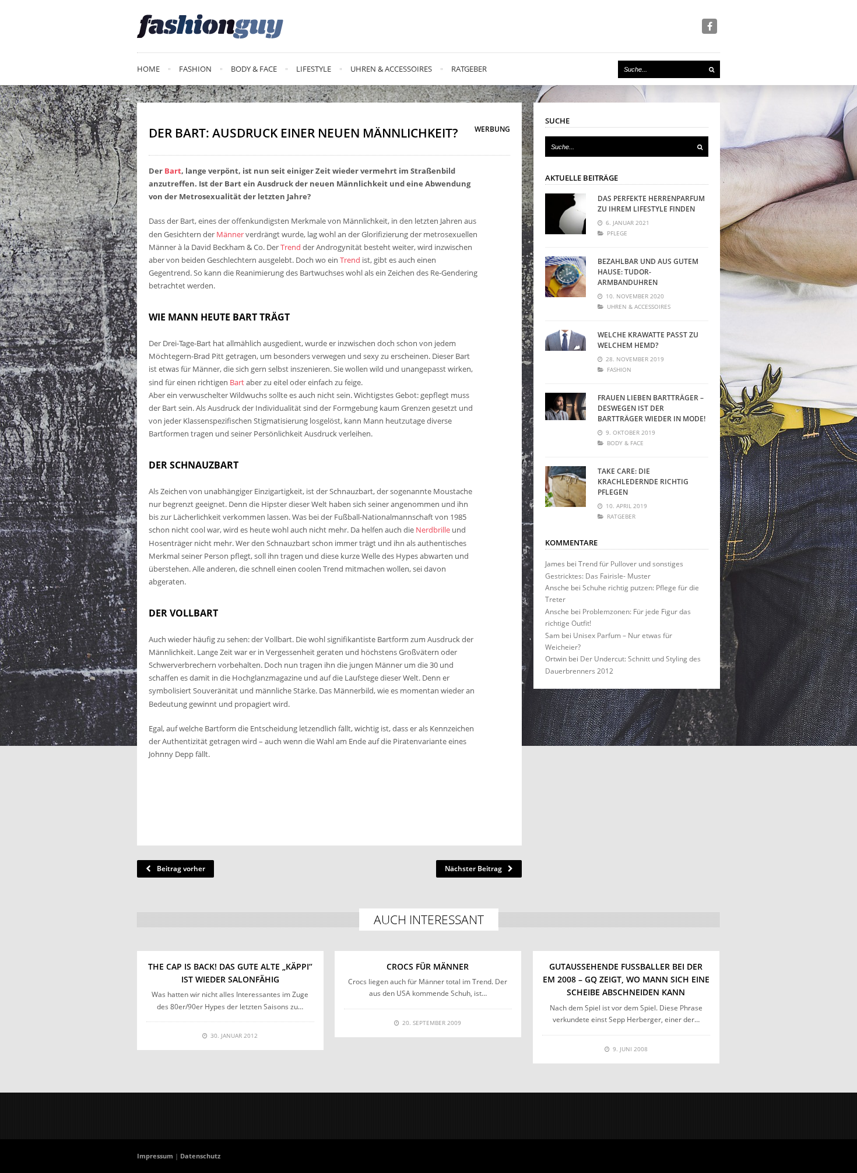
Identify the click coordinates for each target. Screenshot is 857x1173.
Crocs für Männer (428, 966)
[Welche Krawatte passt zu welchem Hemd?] (565, 350)
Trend (290, 247)
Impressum (155, 1155)
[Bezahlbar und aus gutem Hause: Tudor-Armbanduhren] (565, 276)
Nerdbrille (433, 529)
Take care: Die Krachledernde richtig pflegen (643, 481)
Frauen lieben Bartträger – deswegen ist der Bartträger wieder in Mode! (651, 408)
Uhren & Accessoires (391, 69)
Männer (230, 234)
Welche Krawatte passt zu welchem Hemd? (648, 340)
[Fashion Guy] (210, 26)
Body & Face (254, 69)
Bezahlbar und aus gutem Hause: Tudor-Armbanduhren (648, 271)
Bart (172, 170)
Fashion (195, 69)
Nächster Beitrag (473, 868)
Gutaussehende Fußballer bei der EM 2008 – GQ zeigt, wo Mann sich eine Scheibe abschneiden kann (626, 979)
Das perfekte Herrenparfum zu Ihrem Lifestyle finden (651, 203)
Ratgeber (469, 69)
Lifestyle (313, 69)
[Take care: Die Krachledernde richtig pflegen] (565, 486)
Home (148, 69)
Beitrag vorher (181, 868)
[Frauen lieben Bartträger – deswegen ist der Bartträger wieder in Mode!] (565, 413)
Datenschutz (200, 1155)
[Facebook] (709, 26)
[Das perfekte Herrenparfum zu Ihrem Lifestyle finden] (565, 213)
